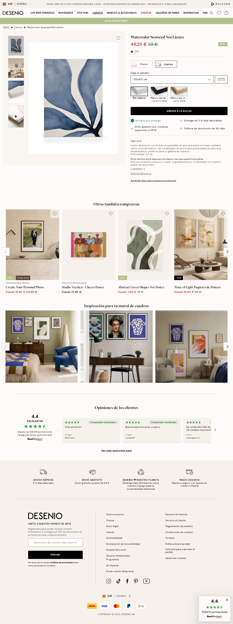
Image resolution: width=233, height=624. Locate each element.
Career (110, 532)
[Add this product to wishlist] (118, 38)
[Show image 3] (16, 92)
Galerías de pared (167, 12)
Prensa (110, 520)
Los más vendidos (42, 12)
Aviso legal (112, 526)
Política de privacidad (62, 562)
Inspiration (191, 12)
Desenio (126, 614)
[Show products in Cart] (226, 13)
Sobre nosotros (115, 514)
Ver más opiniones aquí (116, 450)
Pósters (83, 12)
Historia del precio (141, 173)
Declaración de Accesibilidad (123, 544)
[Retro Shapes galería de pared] (41, 346)
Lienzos (98, 12)
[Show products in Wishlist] (219, 13)
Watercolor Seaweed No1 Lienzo (45, 27)
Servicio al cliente (175, 520)
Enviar (55, 554)
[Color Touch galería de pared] (116, 346)
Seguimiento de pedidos (179, 526)
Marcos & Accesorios (122, 12)
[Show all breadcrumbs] (6, 27)
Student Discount (116, 549)
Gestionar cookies (175, 558)
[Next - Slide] (230, 94)
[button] (221, 79)
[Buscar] (211, 13)
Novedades (66, 12)
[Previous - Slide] (128, 94)
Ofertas (146, 12)
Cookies (170, 538)
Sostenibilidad (114, 538)
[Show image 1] (16, 46)
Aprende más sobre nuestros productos (153, 180)
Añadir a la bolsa (179, 111)
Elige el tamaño (140, 72)
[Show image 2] (16, 68)
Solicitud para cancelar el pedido (180, 551)
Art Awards (112, 565)
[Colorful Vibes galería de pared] (191, 346)
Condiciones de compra (179, 532)
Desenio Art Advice (176, 514)
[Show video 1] (16, 116)
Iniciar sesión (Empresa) (120, 571)
